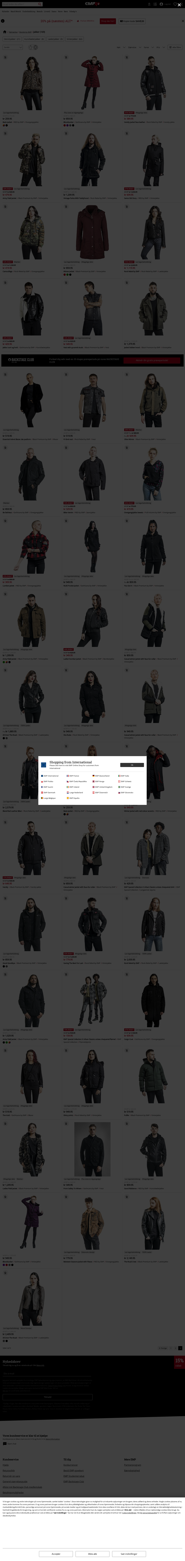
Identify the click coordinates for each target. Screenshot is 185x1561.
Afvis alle (92, 1554)
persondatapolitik (150, 1513)
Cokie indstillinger (129, 1513)
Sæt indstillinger (129, 1553)
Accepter (56, 1554)
